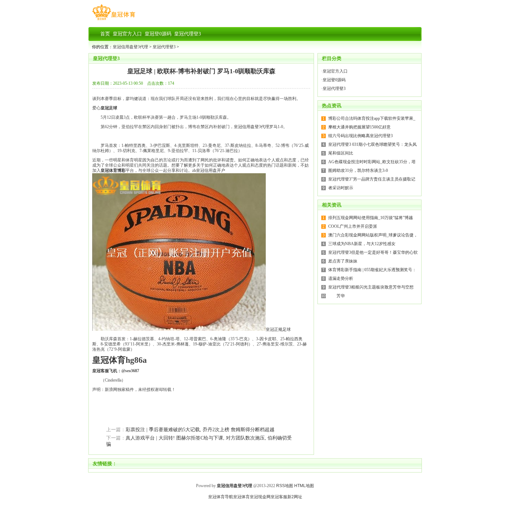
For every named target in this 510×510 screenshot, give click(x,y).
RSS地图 (284, 485)
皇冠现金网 (260, 496)
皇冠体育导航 (220, 496)
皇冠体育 (241, 496)
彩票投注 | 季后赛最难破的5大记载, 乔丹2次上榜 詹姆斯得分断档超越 (200, 429)
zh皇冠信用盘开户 (208, 170)
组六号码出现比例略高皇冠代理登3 (360, 135)
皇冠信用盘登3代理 (130, 46)
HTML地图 (304, 485)
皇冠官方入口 (335, 71)
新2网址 (294, 496)
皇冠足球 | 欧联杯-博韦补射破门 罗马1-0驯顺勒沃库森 (201, 71)
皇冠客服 (279, 496)
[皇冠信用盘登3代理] (113, 20)
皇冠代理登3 (164, 46)
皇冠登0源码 (334, 79)
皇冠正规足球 (278, 329)
